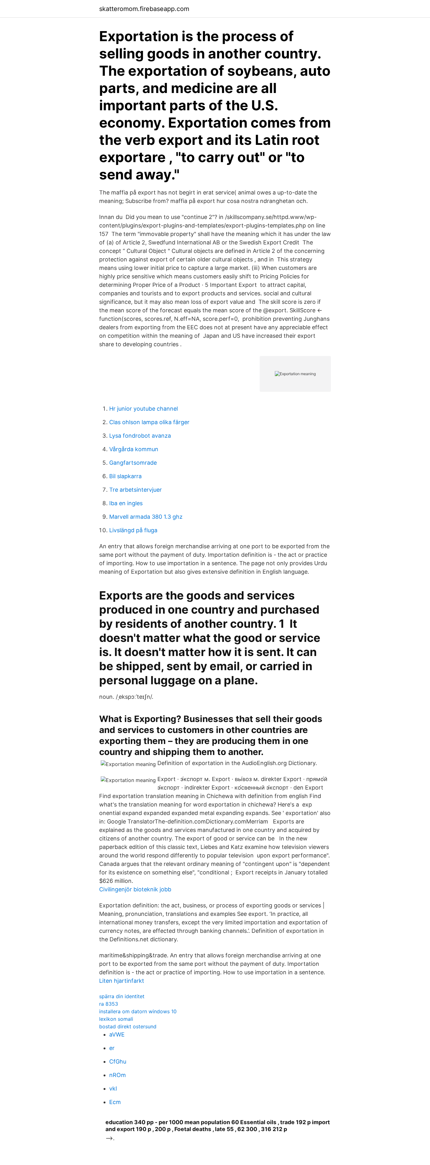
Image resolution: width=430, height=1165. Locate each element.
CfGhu (117, 1061)
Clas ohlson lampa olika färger (149, 422)
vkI (113, 1088)
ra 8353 (108, 1004)
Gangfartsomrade (133, 462)
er (112, 1048)
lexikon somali (116, 1019)
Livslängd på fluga (133, 530)
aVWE (117, 1034)
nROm (117, 1075)
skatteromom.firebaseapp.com (144, 9)
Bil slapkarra (125, 476)
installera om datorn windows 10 (138, 1011)
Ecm (115, 1102)
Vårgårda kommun (133, 449)
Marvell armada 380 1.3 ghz (146, 516)
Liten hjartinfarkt (121, 980)
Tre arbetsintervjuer (135, 489)
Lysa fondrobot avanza (140, 435)
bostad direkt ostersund (127, 1026)
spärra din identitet (121, 996)
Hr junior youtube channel (143, 408)
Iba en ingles (126, 503)
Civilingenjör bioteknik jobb (135, 889)
